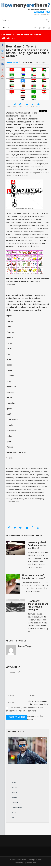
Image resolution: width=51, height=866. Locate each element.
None (14, 797)
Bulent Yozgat (12, 62)
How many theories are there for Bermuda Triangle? (38, 605)
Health (14, 787)
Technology (17, 807)
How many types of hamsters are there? (33, 577)
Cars (14, 782)
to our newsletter (42, 13)
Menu (5, 28)
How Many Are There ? (18, 860)
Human (24, 62)
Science (15, 802)
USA (14, 812)
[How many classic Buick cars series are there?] (15, 548)
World (30, 62)
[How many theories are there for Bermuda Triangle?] (15, 605)
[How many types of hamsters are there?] (13, 584)
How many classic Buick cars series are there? (37, 545)
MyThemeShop (30, 863)
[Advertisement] (18, 519)
